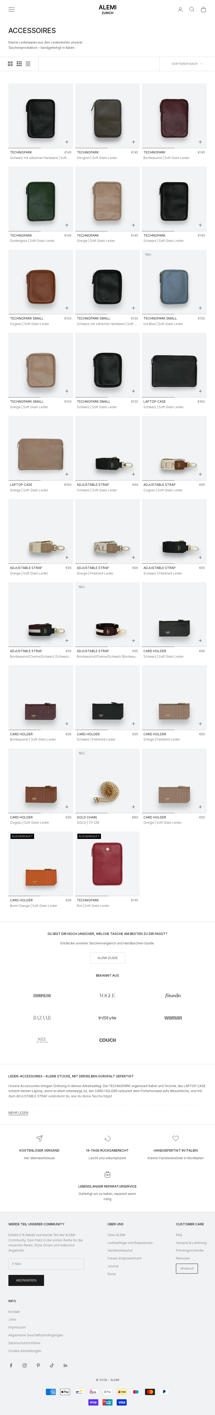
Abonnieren (26, 1280)
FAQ (179, 1235)
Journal (113, 1266)
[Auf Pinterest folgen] (38, 1365)
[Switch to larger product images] (10, 64)
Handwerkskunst (120, 1250)
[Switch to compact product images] (28, 64)
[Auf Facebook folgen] (11, 1365)
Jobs (12, 1319)
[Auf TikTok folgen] (52, 1365)
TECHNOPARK (21, 152)
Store (112, 1274)
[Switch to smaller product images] (19, 64)
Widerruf (187, 1268)
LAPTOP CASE (154, 401)
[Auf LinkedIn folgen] (65, 1365)
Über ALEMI (116, 1235)
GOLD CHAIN (87, 817)
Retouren (183, 1258)
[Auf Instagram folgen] (24, 1365)
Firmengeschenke (190, 1250)
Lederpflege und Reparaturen (130, 1243)
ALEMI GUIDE (108, 958)
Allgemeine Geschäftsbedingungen (35, 1335)
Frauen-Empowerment (125, 1258)
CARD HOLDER (154, 651)
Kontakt (14, 1312)
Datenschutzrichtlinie (24, 1343)
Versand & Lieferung (191, 1243)
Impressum (17, 1327)
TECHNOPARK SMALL (27, 318)
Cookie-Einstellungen (24, 1351)
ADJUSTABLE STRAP (93, 485)
